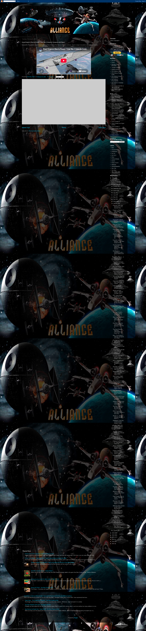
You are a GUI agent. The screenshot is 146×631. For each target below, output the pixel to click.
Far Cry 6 (114, 155)
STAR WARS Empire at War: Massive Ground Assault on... (118, 526)
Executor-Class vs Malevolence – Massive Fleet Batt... (118, 226)
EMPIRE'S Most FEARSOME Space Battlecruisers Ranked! (118, 457)
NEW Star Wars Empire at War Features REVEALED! (118, 507)
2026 (113, 178)
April (114, 199)
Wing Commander (116, 172)
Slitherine (114, 164)
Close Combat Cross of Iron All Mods (117, 112)
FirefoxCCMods (115, 159)
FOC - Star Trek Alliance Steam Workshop (118, 104)
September (116, 188)
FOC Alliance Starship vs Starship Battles (118, 86)
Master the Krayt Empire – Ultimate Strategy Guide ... (118, 292)
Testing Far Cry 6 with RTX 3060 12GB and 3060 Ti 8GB (45, 579)
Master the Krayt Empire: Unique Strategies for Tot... (118, 483)
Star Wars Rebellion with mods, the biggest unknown (38, 604)
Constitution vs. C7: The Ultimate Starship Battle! (118, 521)
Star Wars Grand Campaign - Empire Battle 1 (42, 570)
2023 (113, 535)
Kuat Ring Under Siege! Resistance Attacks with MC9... (118, 398)
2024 (113, 533)
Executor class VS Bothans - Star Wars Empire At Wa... (118, 241)
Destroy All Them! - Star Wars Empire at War (42, 587)
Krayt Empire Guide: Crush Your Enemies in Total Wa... (118, 231)
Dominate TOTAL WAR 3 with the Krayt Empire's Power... (118, 268)
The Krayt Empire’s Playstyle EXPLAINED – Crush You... (117, 331)
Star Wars (114, 170)
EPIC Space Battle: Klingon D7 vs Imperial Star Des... (118, 297)
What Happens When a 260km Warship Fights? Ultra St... (118, 387)
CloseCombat (115, 149)
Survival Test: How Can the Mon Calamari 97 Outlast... (118, 277)
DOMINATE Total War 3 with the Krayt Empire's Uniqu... (118, 422)
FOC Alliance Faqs (116, 71)
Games (113, 160)
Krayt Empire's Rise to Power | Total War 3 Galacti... (118, 498)
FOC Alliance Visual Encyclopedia (116, 77)
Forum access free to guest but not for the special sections (39, 553)
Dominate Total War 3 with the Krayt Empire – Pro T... (118, 357)
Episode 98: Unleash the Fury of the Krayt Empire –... (118, 221)
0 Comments (50, 76)
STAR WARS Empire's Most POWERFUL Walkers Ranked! (118, 273)
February (115, 203)
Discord (113, 60)
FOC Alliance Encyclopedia (115, 80)
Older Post (102, 127)
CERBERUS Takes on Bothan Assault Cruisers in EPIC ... (118, 216)
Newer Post (26, 127)
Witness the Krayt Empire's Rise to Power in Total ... (117, 447)
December (116, 182)
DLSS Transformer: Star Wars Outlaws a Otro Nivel (118, 412)
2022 (113, 537)
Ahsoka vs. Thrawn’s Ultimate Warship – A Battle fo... (118, 417)
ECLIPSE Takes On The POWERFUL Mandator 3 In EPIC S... (118, 325)
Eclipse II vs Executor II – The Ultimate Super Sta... (118, 442)
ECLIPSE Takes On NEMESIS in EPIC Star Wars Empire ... (118, 488)
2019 (113, 539)
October (115, 186)
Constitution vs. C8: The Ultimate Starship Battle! (118, 437)
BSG (113, 147)
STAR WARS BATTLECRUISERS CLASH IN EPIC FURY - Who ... (118, 463)
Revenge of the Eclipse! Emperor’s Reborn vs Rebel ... (118, 502)
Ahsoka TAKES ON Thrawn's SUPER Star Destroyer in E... (118, 427)
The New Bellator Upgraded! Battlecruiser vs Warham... (117, 247)
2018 (113, 541)
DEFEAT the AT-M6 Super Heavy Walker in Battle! (118, 493)
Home (64, 127)
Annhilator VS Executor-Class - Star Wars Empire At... (118, 236)
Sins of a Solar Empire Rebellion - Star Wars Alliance (117, 100)
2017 (113, 543)
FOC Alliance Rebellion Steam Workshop (117, 96)
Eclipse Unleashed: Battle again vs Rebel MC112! (117, 474)
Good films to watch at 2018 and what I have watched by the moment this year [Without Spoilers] (48, 596)
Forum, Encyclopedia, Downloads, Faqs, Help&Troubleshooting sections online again (45, 558)
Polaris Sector (115, 134)
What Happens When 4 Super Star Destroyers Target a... (118, 319)
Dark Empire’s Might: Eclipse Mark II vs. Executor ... (118, 377)
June (114, 195)
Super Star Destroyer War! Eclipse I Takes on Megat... (118, 263)
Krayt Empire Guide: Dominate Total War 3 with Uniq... (118, 478)
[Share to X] (60, 77)
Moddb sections (115, 69)
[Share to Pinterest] (63, 77)
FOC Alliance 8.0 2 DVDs (118, 110)
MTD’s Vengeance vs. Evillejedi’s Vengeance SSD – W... (118, 362)
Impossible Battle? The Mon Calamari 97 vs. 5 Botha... (118, 282)
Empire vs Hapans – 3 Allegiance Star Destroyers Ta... (118, 258)
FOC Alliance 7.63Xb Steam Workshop (117, 107)
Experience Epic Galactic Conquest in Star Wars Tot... (118, 469)
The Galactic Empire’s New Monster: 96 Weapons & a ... (118, 341)
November (116, 184)
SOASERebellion (116, 166)
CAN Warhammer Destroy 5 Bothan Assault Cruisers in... (118, 287)
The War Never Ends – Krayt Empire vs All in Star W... (118, 382)
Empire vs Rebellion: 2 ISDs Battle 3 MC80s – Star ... (118, 211)
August (115, 190)
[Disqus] (63, 101)
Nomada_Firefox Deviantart (116, 65)
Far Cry (113, 153)
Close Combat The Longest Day (116, 132)
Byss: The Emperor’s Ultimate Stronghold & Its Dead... (118, 337)
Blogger (76, 617)
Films (113, 157)
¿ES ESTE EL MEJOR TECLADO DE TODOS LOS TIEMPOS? (118, 351)
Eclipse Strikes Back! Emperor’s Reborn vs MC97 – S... (118, 517)
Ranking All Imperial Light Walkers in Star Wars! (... (118, 346)
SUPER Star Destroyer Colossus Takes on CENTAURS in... (118, 403)
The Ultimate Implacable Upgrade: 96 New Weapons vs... (118, 302)
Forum (113, 62)
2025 (113, 180)
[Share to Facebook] (61, 77)
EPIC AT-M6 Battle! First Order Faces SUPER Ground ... (118, 512)
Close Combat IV (116, 121)
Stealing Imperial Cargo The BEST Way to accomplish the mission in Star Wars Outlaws (52, 562)
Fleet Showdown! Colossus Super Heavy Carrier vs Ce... (117, 392)
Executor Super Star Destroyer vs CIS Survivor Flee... (118, 207)
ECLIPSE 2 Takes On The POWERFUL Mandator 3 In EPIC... (118, 308)
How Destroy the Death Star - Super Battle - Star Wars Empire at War (42, 609)
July (114, 192)
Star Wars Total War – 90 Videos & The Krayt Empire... (118, 407)
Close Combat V (116, 126)
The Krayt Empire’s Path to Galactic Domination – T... (118, 314)
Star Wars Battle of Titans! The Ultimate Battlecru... (118, 433)
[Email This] (57, 77)
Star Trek (114, 168)
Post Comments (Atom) (34, 131)
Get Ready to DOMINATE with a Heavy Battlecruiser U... (118, 253)
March (115, 201)
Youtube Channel (116, 67)
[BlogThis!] (58, 77)
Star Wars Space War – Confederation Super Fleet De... (118, 368)
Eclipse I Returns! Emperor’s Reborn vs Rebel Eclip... (118, 452)
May (114, 197)
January (115, 530)
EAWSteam (114, 151)
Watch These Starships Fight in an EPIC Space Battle (118, 373)
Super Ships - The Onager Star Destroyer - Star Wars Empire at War (41, 600)
